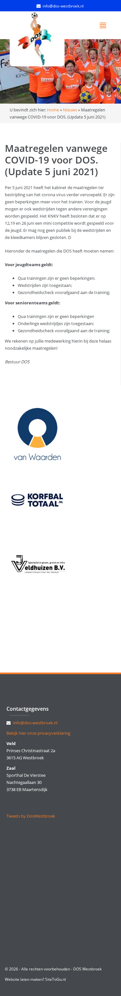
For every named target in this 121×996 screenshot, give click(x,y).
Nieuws (70, 110)
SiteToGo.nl (55, 979)
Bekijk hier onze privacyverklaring (38, 733)
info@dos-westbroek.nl (63, 6)
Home (53, 110)
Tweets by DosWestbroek (30, 816)
